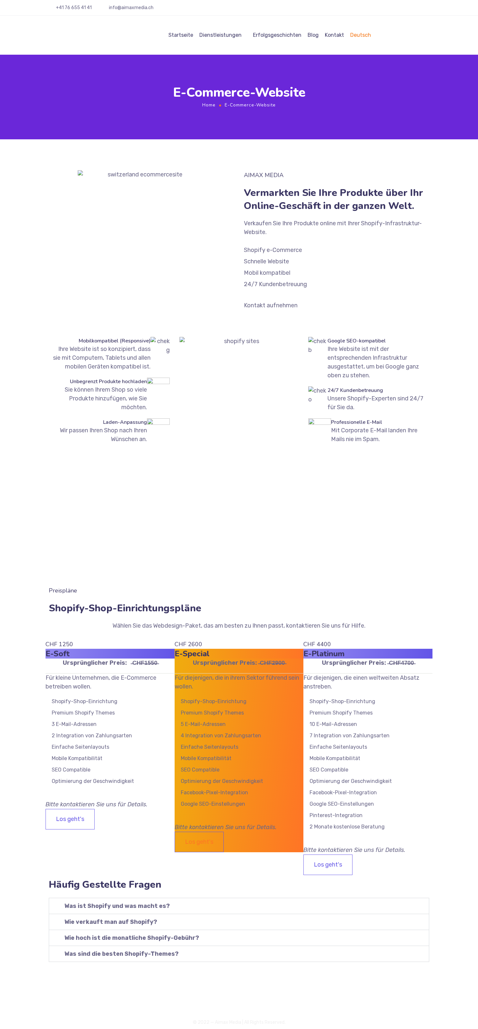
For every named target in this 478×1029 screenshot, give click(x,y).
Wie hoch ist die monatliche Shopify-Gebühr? (131, 937)
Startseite (180, 35)
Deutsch (360, 35)
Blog (313, 35)
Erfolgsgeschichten (277, 35)
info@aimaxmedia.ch (131, 7)
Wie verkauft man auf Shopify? (110, 921)
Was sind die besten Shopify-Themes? (121, 953)
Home (209, 105)
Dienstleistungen (220, 35)
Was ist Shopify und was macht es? (117, 906)
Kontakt (334, 35)
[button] (239, 906)
